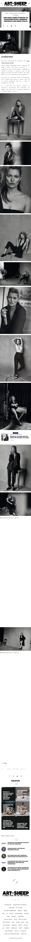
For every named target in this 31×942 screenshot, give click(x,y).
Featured (26, 913)
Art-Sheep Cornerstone (10, 911)
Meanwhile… (21, 916)
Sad (3, 928)
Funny (8, 916)
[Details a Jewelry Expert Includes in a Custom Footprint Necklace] (8, 794)
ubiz (5, 762)
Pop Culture (19, 908)
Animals (20, 911)
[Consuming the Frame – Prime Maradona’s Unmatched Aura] (23, 823)
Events (20, 925)
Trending (26, 928)
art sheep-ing (7, 905)
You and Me (23, 931)
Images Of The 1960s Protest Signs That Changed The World (19, 437)
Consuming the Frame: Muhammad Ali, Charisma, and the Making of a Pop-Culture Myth (18, 869)
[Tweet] (7, 25)
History (12, 434)
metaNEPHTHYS (13, 938)
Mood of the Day (23, 919)
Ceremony (14, 925)
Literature (11, 908)
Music (13, 922)
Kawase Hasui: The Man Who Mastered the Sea (16, 849)
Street (7, 928)
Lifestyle (13, 916)
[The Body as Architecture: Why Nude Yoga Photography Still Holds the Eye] (8, 823)
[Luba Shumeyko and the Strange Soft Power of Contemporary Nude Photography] (23, 794)
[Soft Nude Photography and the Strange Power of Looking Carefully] (23, 808)
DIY (7, 913)
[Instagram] (18, 899)
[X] (15, 899)
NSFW (27, 922)
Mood (15, 919)
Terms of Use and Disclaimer (11, 934)
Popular (26, 925)
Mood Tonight (6, 922)
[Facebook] (12, 899)
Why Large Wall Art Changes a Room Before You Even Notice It (18, 856)
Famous (11, 913)
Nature (18, 922)
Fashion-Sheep (13, 13)
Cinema (25, 911)
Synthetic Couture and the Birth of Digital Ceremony (18, 843)
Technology (14, 928)
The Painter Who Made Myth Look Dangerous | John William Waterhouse (18, 863)
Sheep (6, 13)
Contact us (24, 934)
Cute (3, 913)
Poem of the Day (8, 919)
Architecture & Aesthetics (20, 905)
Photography (21, 13)
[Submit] (11, 25)
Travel (20, 928)
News (22, 922)
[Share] (3, 25)
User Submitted (9, 931)
